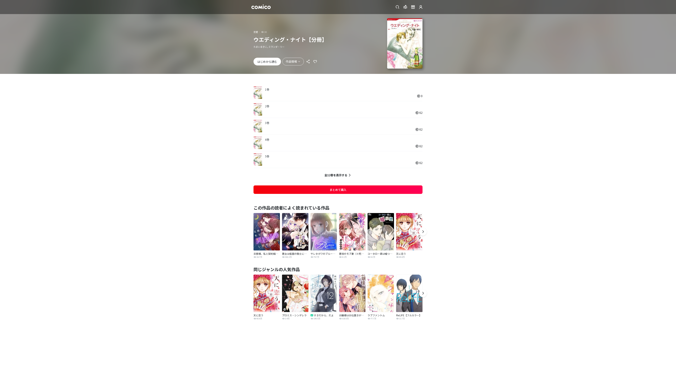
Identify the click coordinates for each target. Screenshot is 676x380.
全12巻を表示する (335, 175)
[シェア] (308, 61)
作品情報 (291, 61)
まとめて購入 (338, 190)
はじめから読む (267, 61)
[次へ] (423, 232)
